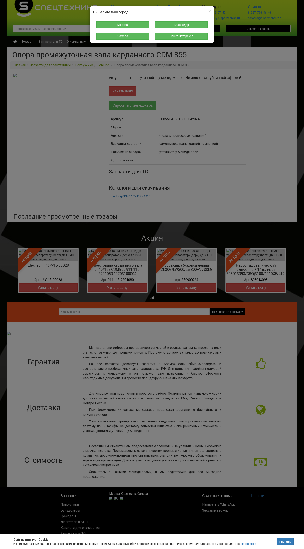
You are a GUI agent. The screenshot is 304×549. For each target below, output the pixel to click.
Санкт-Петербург (181, 36)
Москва (122, 25)
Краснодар (181, 25)
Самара (122, 36)
